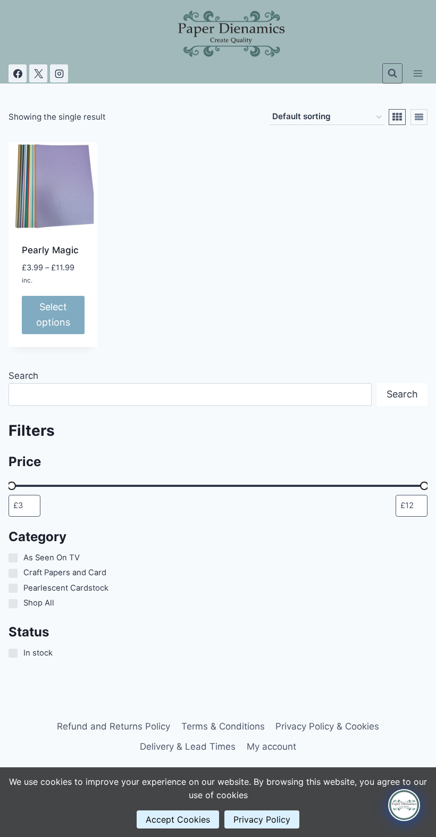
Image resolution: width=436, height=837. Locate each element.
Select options (53, 314)
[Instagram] (59, 73)
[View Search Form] (392, 73)
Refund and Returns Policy (113, 726)
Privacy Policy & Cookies (327, 726)
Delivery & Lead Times (188, 746)
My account (271, 746)
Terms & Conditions (223, 726)
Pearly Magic (50, 250)
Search (23, 375)
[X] (38, 73)
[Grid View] (397, 117)
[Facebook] (18, 73)
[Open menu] (417, 73)
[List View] (418, 117)
